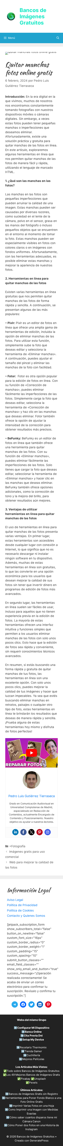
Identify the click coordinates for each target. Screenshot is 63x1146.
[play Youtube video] (31, 753)
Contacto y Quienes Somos (26, 915)
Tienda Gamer (33, 1051)
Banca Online (33, 1031)
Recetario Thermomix (33, 1047)
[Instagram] (47, 832)
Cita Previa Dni (33, 1035)
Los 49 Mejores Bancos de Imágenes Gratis (33, 1074)
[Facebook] (23, 832)
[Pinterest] (39, 832)
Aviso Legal (15, 900)
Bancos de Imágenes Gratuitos (33, 16)
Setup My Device (33, 1039)
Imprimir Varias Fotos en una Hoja (33, 1105)
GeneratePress (39, 1140)
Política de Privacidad (22, 905)
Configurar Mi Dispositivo (33, 1027)
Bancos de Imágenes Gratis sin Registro (33, 1094)
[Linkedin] (15, 832)
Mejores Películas (33, 1059)
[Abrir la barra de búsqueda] (58, 38)
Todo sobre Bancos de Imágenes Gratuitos (33, 1071)
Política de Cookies (20, 910)
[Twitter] (31, 832)
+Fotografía (17, 846)
